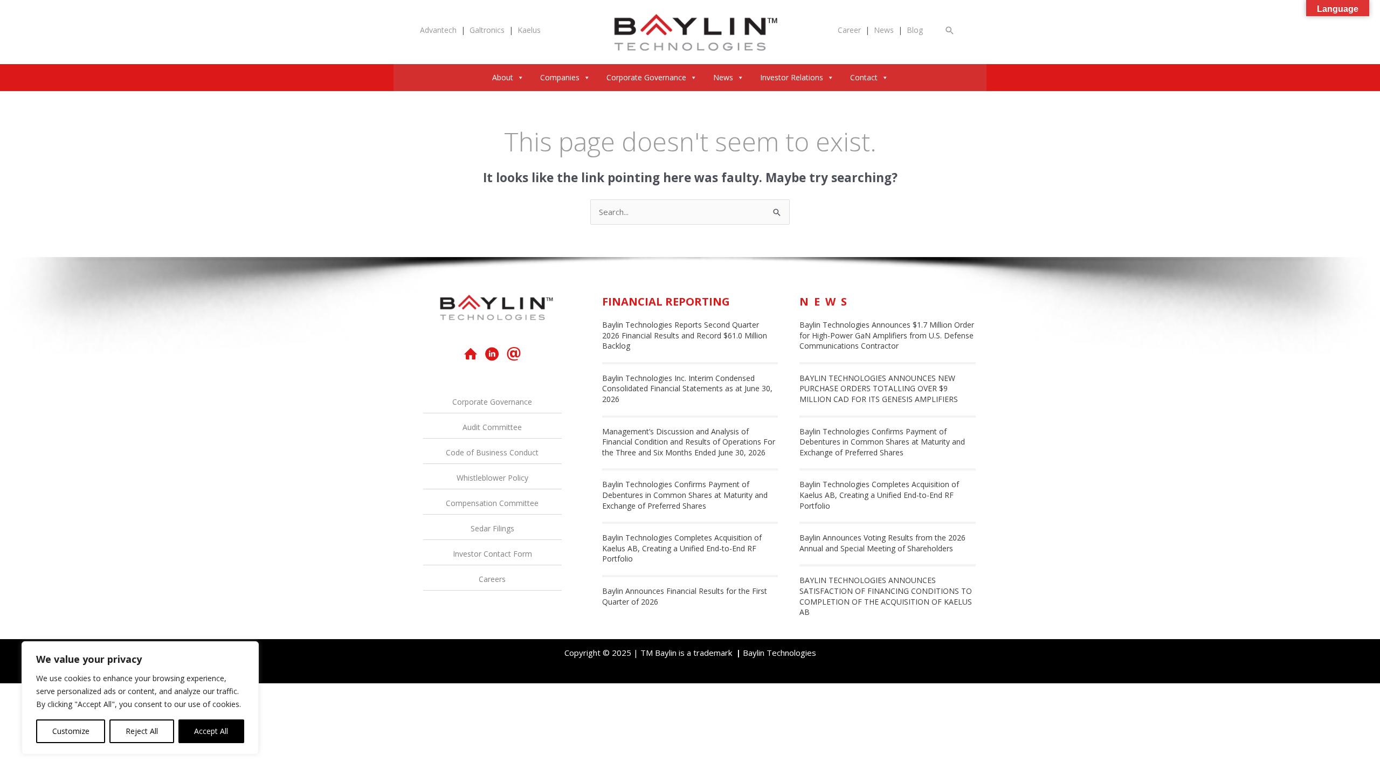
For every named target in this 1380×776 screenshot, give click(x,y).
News (884, 30)
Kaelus (529, 30)
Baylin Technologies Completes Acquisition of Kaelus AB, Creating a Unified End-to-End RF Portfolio (682, 548)
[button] (949, 30)
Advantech (438, 30)
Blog (915, 30)
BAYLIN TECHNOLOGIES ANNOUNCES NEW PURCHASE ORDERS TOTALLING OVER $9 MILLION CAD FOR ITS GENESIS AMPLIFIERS (878, 388)
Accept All (211, 731)
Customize (70, 731)
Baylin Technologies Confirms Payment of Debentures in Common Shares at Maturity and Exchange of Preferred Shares (685, 494)
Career (849, 30)
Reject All (142, 731)
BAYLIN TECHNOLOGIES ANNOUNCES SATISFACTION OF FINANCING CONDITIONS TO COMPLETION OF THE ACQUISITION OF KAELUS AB (885, 596)
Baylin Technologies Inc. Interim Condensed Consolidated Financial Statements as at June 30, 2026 (687, 388)
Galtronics (487, 30)
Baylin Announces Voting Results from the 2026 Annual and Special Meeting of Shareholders (882, 542)
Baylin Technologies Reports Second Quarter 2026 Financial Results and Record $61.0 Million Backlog (684, 335)
